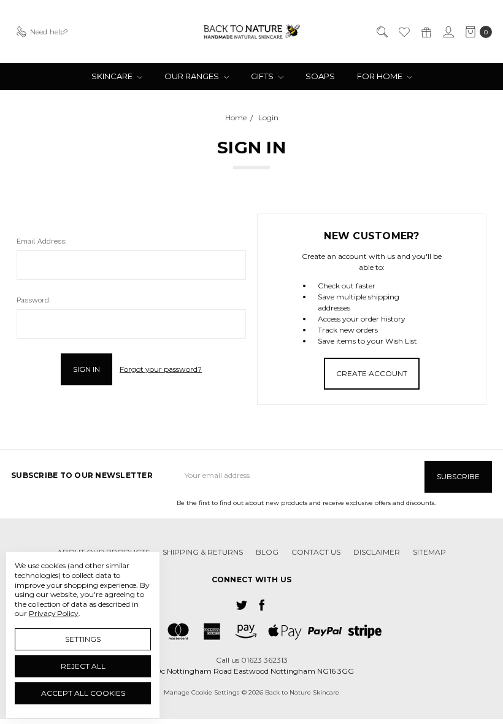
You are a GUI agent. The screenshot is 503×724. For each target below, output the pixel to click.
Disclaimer (376, 551)
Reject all (83, 666)
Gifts (263, 76)
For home (380, 76)
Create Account (371, 373)
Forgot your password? (161, 369)
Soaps (320, 76)
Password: (34, 300)
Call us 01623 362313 (252, 659)
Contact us (315, 551)
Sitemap (429, 551)
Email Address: (42, 241)
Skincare (112, 76)
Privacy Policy (54, 613)
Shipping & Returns (203, 551)
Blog (267, 551)
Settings (83, 639)
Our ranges (192, 76)
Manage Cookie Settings (201, 692)
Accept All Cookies (83, 693)
